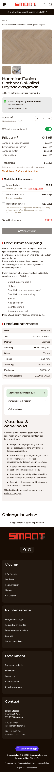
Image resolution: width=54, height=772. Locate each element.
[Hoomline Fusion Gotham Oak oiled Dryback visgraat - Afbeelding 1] (27, 47)
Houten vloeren (12, 585)
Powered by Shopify (27, 758)
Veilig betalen (15, 409)
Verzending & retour (19, 401)
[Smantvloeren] (27, 536)
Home (4, 20)
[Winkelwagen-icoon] (49, 4)
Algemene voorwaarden (27, 768)
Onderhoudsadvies (13, 641)
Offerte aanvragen (13, 687)
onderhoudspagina (12, 493)
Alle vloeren (10, 595)
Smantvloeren (38, 755)
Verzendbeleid (43, 763)
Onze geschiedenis (13, 665)
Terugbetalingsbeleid (26, 763)
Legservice (10, 676)
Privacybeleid (10, 763)
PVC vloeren (11, 574)
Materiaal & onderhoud (21, 393)
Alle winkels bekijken (17, 108)
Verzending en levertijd (15, 625)
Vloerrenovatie (12, 681)
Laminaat (9, 579)
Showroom (10, 670)
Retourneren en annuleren (17, 630)
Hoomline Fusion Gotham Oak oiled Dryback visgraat (23, 25)
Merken (8, 590)
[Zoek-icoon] (42, 4)
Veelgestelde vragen (14, 619)
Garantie (9, 636)
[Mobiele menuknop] (5, 4)
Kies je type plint (36, 189)
